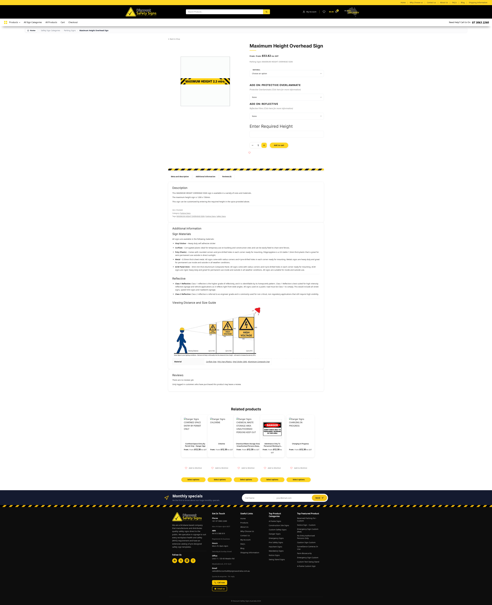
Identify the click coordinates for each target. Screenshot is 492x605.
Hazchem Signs (275, 546)
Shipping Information (249, 552)
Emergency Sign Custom (307, 557)
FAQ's (242, 544)
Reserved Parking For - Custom (307, 519)
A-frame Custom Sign (306, 566)
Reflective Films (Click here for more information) (271, 108)
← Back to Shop (174, 39)
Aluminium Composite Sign (259, 361)
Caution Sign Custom (306, 542)
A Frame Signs (275, 521)
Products (244, 522)
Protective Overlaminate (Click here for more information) (275, 89)
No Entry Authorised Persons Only (306, 536)
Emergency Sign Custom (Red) (307, 530)
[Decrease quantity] (252, 145)
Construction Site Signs (279, 525)
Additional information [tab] (205, 176)
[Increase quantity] (264, 145)
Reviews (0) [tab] (227, 176)
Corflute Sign (211, 361)
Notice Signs (274, 555)
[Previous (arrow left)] (4, 302)
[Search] (266, 11)
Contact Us (245, 535)
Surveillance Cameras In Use (307, 547)
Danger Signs (275, 534)
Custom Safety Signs (277, 529)
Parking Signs (185, 213)
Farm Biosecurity (304, 553)
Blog (242, 548)
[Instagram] (193, 560)
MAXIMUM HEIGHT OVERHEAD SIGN (191, 216)
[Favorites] (324, 11)
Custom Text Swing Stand (308, 562)
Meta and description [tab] (180, 176)
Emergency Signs (276, 538)
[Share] (483, 3)
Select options (193, 479)
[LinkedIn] (186, 560)
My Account (245, 540)
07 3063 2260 (480, 22)
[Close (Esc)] (489, 3)
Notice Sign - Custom (306, 525)
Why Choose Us (247, 531)
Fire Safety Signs (276, 542)
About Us (244, 527)
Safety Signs (221, 216)
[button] (193, 468)
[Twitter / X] (180, 560)
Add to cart (279, 145)
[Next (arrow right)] (487, 302)
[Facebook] (174, 560)
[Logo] (5, 22)
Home (243, 518)
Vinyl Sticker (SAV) (240, 361)
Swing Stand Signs (277, 559)
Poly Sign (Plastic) (224, 361)
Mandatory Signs (276, 551)
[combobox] (224, 11)
